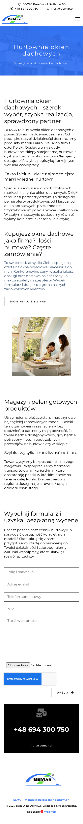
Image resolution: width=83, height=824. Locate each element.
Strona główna (23, 63)
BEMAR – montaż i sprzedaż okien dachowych (41, 799)
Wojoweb (50, 811)
